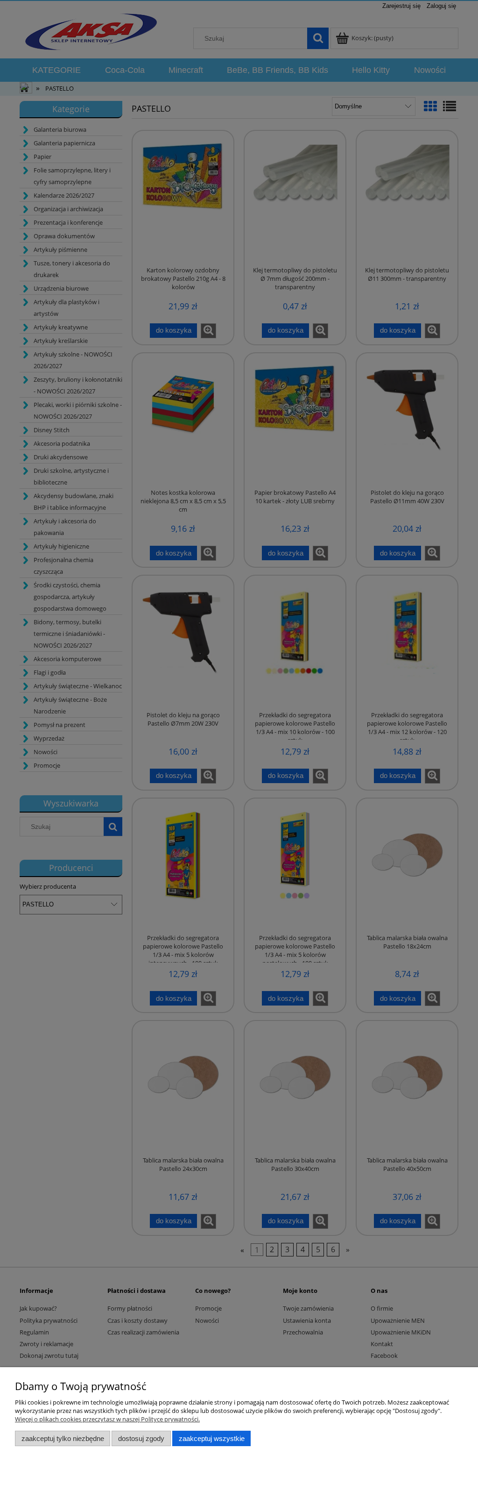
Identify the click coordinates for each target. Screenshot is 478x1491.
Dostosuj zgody (141, 1438)
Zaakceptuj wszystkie (212, 1438)
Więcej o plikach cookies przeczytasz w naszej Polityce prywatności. (107, 1419)
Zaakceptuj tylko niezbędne (62, 1438)
